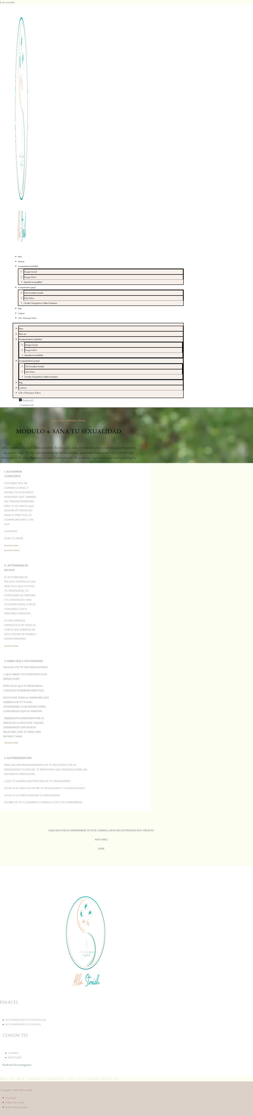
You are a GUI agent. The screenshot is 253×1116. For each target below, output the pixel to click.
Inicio (20, 256)
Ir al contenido (7, 2)
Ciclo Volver (29, 298)
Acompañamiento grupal (26, 287)
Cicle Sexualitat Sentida (33, 292)
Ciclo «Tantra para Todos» (27, 318)
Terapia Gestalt (30, 271)
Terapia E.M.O (30, 277)
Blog (19, 308)
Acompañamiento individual (28, 266)
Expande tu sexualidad (33, 282)
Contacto (21, 313)
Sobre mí (21, 261)
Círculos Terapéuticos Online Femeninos (40, 303)
